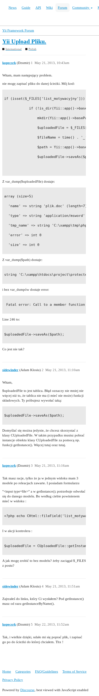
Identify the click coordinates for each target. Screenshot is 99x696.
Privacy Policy (12, 680)
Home (6, 671)
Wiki (49, 7)
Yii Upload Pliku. (24, 41)
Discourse (27, 690)
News (13, 7)
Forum (62, 7)
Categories (23, 671)
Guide (26, 7)
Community (81, 7)
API (38, 7)
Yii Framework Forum (18, 30)
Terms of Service (74, 671)
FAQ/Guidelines (46, 671)
